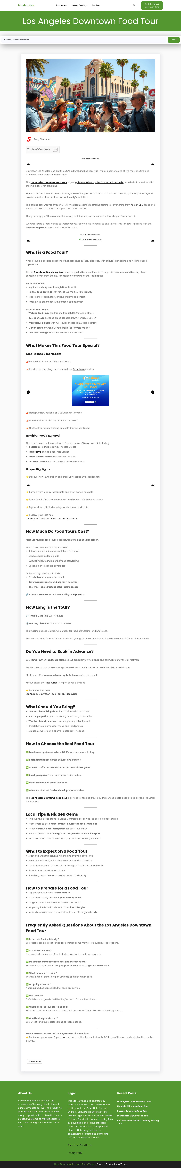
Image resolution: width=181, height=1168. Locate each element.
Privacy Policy (75, 1152)
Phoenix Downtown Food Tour (132, 1111)
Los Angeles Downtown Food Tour (49, 182)
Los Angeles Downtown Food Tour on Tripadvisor (51, 518)
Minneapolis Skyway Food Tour (132, 1115)
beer (58, 582)
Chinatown (79, 369)
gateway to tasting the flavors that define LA (99, 182)
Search (174, 40)
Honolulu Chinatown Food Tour (132, 1106)
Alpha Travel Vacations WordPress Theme (74, 1164)
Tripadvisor (79, 594)
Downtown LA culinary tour (49, 272)
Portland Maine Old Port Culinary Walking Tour (138, 1122)
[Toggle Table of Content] (54, 150)
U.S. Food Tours (34, 1061)
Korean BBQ (137, 204)
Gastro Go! (26, 5)
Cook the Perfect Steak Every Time (152, 5)
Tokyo (37, 451)
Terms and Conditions (79, 1145)
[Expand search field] (134, 5)
